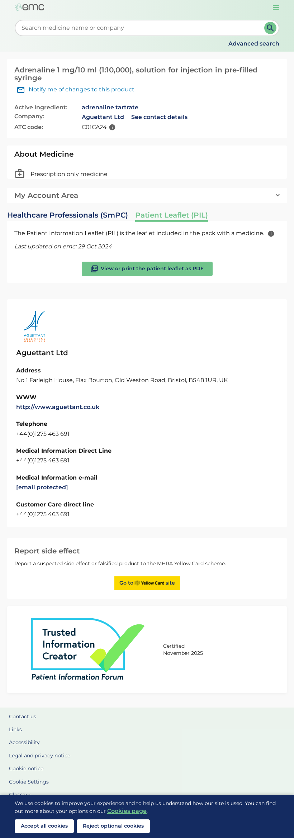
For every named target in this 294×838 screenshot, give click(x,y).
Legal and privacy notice (39, 755)
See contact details (159, 117)
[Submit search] (270, 28)
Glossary (19, 794)
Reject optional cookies (113, 826)
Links (15, 729)
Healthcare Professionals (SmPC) (67, 215)
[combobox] (141, 28)
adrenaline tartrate (110, 107)
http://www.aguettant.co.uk (57, 407)
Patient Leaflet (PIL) (171, 215)
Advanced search (253, 43)
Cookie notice (26, 768)
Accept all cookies (44, 826)
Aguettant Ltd (103, 117)
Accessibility (24, 742)
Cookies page (127, 811)
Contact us (22, 716)
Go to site (147, 583)
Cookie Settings (29, 782)
